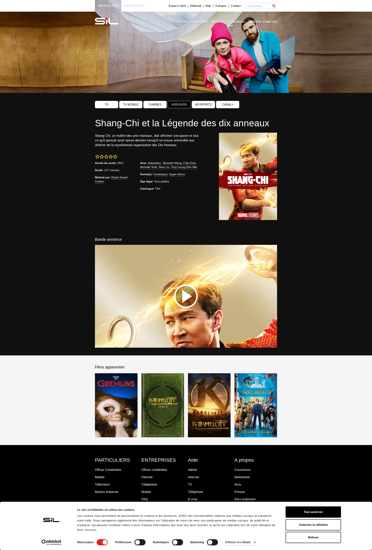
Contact (236, 5)
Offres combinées (154, 470)
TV (106, 104)
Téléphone (195, 492)
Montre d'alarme (263, 21)
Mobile (217, 21)
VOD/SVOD (179, 104)
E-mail (192, 499)
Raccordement (245, 499)
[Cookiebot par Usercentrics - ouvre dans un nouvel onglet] (51, 542)
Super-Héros (177, 174)
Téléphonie (149, 484)
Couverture (242, 470)
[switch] (140, 542)
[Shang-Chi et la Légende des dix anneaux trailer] (186, 296)
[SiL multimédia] (111, 21)
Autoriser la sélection (313, 524)
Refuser (313, 537)
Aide (208, 5)
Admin (192, 470)
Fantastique (160, 174)
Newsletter (242, 477)
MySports (203, 104)
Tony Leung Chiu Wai (184, 167)
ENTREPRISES (158, 460)
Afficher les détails (238, 542)
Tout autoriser (313, 512)
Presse (239, 492)
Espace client (177, 5)
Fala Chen (189, 163)
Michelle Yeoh (148, 167)
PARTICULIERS (112, 460)
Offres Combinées (192, 21)
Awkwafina (155, 163)
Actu (237, 484)
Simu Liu (164, 167)
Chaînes (155, 104)
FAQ (144, 499)
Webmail (195, 5)
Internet (146, 477)
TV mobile (131, 104)
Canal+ (227, 104)
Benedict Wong (172, 163)
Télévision (236, 21)
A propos (220, 5)
